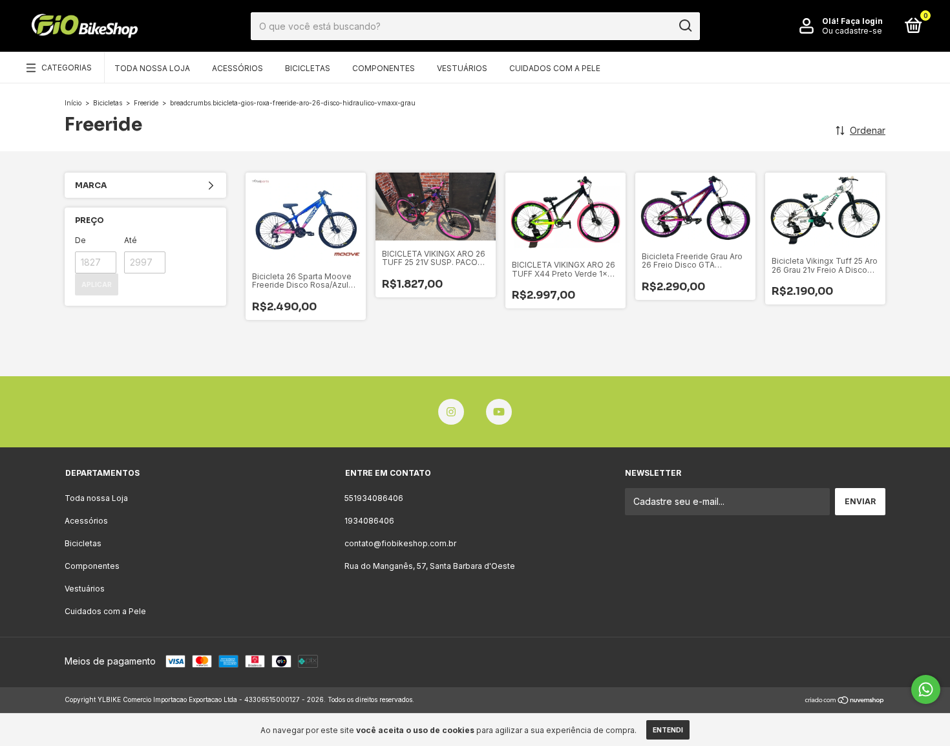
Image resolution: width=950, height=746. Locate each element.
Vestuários (462, 68)
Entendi (668, 730)
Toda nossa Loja (152, 68)
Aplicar (96, 284)
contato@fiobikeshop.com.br (400, 543)
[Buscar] (684, 25)
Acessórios (237, 68)
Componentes (383, 68)
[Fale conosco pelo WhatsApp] (925, 689)
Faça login (862, 21)
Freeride (146, 103)
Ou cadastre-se (852, 31)
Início (73, 103)
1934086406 (369, 521)
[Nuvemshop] (845, 701)
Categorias (66, 67)
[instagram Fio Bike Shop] (451, 412)
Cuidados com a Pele (554, 68)
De (80, 240)
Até (130, 240)
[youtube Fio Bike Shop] (499, 412)
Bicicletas (307, 68)
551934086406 (373, 498)
